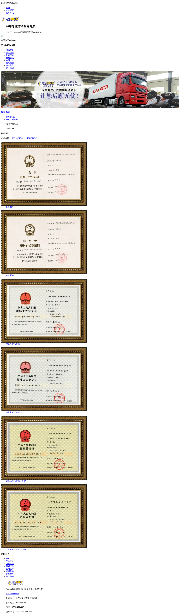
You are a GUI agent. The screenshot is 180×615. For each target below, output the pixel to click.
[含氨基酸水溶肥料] (44, 342)
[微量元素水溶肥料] (44, 411)
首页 (13, 138)
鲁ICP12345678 (12, 594)
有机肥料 (10, 207)
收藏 (8, 8)
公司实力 (10, 55)
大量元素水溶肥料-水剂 (16, 549)
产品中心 (10, 53)
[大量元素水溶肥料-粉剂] (44, 479)
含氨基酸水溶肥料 (14, 344)
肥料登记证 (11, 117)
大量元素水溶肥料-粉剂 (16, 481)
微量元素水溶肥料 (14, 412)
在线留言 (10, 10)
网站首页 (10, 50)
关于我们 (10, 68)
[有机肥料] (44, 205)
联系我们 (10, 63)
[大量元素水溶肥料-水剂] (44, 548)
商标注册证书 (12, 119)
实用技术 (10, 60)
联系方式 (10, 13)
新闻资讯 (10, 58)
